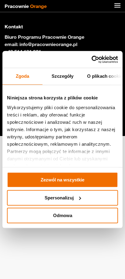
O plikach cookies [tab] (105, 76)
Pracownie (26, 6)
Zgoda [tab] (22, 76)
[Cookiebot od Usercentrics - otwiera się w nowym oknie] (91, 59)
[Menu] (117, 6)
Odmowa (62, 215)
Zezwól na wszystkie (62, 179)
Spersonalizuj (59, 197)
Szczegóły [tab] (63, 76)
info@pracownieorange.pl (48, 44)
